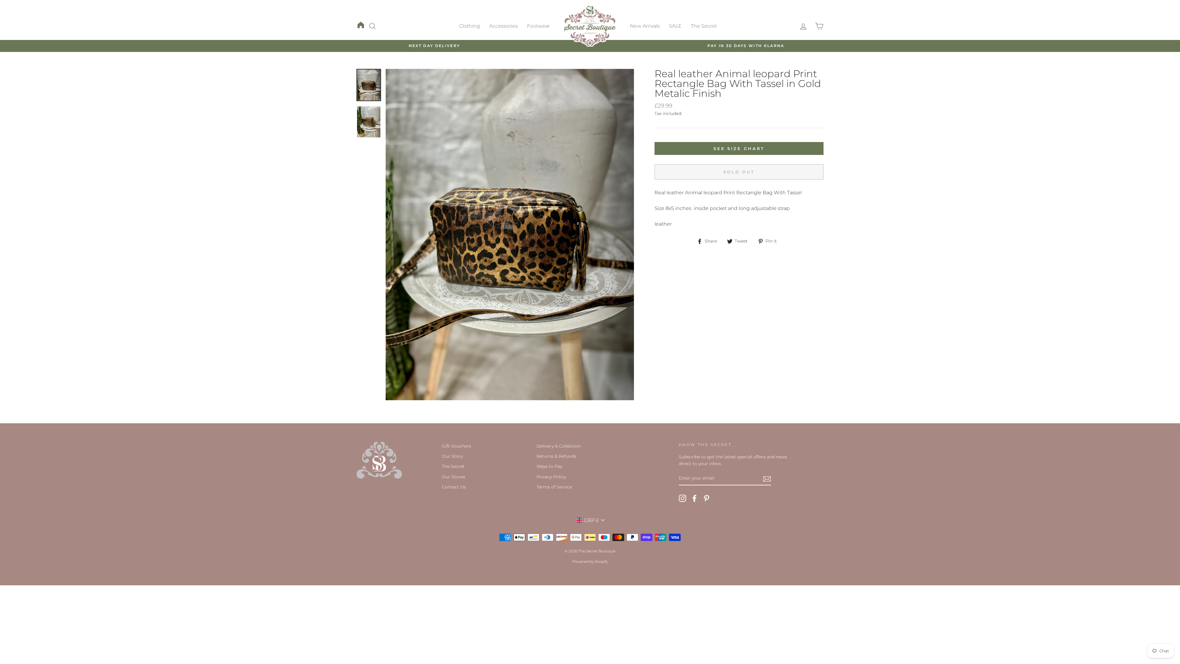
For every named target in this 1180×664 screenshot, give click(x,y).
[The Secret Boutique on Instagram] (682, 498)
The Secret (704, 26)
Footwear (538, 26)
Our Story (452, 456)
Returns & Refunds (556, 456)
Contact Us (454, 486)
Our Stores (453, 476)
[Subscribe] (767, 479)
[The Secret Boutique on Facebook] (694, 498)
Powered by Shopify (590, 561)
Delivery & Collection (559, 446)
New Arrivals (645, 26)
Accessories (503, 26)
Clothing (469, 26)
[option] (434, 46)
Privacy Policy (551, 476)
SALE (675, 26)
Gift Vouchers (456, 446)
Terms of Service (554, 486)
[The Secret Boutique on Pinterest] (706, 498)
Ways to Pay (549, 466)
